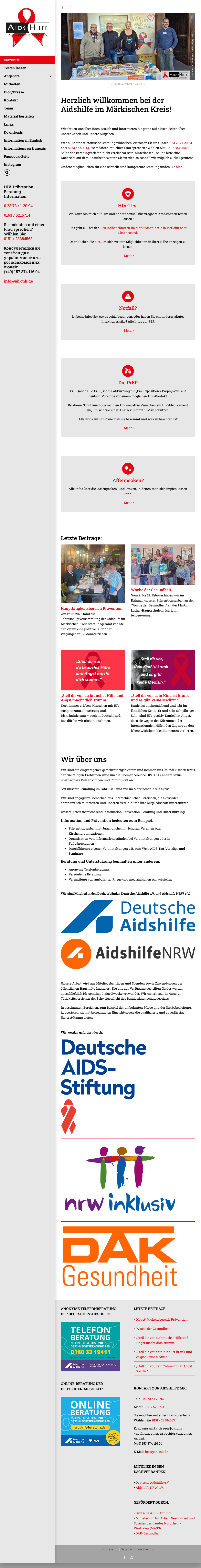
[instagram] (69, 7)
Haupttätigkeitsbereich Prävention (91, 608)
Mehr (128, 255)
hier (179, 167)
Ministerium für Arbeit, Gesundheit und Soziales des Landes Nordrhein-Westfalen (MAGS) (164, 1523)
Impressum (110, 1549)
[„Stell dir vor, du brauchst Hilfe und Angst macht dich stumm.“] (93, 670)
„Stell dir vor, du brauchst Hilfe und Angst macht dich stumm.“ (92, 697)
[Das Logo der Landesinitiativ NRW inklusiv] (120, 1143)
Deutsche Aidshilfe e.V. (152, 1482)
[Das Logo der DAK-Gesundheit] (120, 1226)
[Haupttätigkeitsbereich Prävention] (93, 573)
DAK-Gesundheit (148, 1533)
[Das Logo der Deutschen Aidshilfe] (128, 901)
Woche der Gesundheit (151, 589)
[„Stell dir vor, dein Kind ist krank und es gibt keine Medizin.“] (163, 670)
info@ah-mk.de (18, 281)
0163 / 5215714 (17, 215)
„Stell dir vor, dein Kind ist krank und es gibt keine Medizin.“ (160, 697)
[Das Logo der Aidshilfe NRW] (128, 940)
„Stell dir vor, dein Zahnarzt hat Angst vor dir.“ (164, 1368)
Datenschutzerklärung (137, 1549)
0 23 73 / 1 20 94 (18, 205)
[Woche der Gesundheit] (163, 564)
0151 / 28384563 (18, 238)
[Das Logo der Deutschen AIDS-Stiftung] (104, 1040)
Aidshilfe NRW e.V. (150, 1487)
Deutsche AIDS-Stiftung (153, 1513)
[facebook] (62, 7)
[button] (27, 173)
